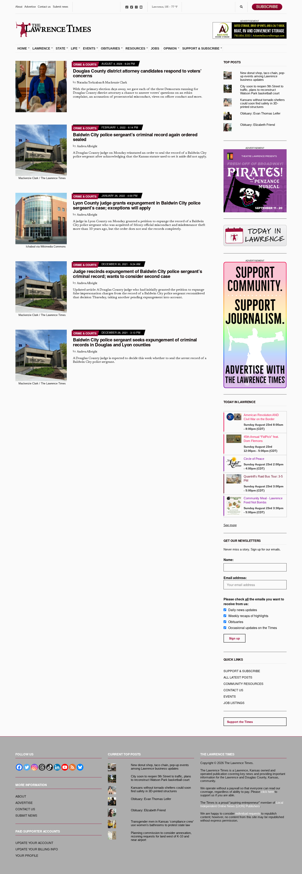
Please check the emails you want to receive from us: (254, 601)
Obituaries (110, 48)
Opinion (170, 48)
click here (267, 791)
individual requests (247, 813)
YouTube (141, 6)
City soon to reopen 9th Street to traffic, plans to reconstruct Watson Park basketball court (261, 89)
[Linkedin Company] (57, 767)
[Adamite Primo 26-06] (250, 30)
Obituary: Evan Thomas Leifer (260, 113)
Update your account (34, 842)
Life (74, 48)
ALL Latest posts (238, 677)
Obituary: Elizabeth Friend (257, 124)
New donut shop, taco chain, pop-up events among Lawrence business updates (262, 76)
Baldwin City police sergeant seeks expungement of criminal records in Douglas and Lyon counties (135, 342)
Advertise (30, 6)
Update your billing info (36, 849)
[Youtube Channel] (64, 767)
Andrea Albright (87, 146)
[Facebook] (19, 767)
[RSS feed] (72, 767)
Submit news (60, 6)
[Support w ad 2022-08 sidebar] (255, 324)
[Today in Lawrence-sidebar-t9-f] (255, 235)
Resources (135, 48)
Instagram (136, 6)
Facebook (126, 6)
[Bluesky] (80, 767)
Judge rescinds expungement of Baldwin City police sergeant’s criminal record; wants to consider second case (137, 273)
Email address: (235, 577)
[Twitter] (26, 767)
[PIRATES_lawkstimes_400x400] (255, 180)
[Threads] (42, 767)
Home (22, 48)
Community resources (243, 683)
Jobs (155, 48)
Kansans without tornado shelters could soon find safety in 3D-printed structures (262, 103)
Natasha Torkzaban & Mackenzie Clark (102, 82)
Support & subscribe (242, 671)
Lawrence (41, 48)
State (60, 48)
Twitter (131, 6)
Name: (229, 559)
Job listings (234, 703)
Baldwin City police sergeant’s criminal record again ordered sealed (135, 137)
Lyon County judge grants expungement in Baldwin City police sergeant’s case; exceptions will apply (137, 205)
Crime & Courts (85, 64)
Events (89, 48)
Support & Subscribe (200, 48)
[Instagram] (34, 767)
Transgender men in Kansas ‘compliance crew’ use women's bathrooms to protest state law (162, 823)
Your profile (26, 855)
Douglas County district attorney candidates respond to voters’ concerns (137, 73)
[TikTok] (49, 767)
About (18, 6)
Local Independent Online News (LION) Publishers (241, 804)
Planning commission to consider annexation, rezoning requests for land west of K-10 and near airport (161, 836)
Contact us (44, 6)
